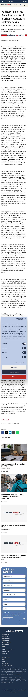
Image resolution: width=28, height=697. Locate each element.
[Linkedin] (10, 1)
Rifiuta (14, 376)
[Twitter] (5, 1)
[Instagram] (7, 1)
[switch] (24, 348)
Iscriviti (8, 619)
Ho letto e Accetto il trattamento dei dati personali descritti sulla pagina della (14, 614)
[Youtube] (12, 1)
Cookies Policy (16, 692)
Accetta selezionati (14, 372)
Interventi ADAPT (4, 29)
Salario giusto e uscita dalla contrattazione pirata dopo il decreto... (13, 465)
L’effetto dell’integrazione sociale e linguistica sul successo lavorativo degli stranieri (13, 556)
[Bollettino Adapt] (9, 4)
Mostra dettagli (20, 362)
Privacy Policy (17, 615)
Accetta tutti (14, 367)
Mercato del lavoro (12, 29)
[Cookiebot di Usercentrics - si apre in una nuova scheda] (17, 319)
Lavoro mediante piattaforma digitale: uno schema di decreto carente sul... (12, 495)
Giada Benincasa (5, 498)
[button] (24, 5)
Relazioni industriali (20, 29)
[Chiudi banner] (25, 318)
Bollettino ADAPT (12, 31)
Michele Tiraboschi (6, 468)
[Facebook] (2, 1)
